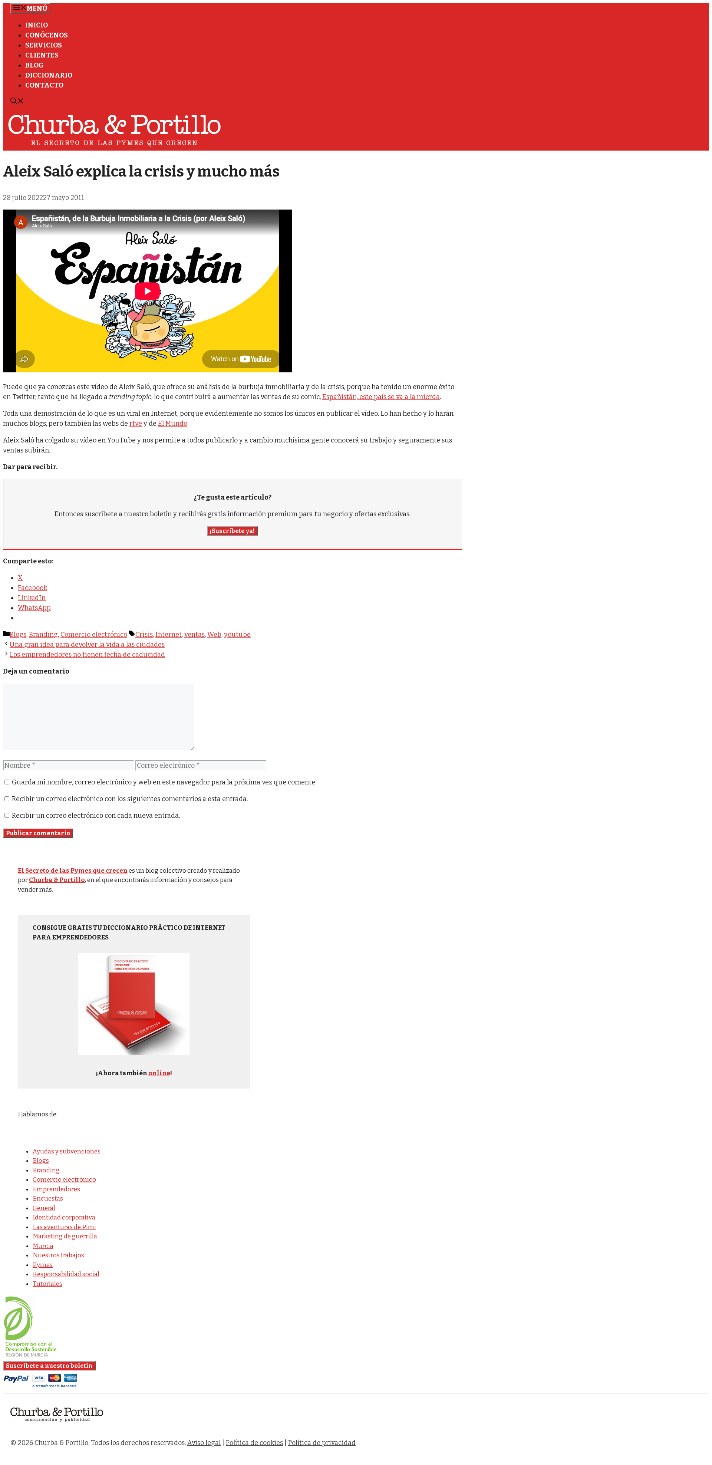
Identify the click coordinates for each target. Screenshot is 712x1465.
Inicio (36, 25)
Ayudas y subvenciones (66, 1151)
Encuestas (48, 1198)
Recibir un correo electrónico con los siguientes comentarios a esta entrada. (130, 799)
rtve (135, 423)
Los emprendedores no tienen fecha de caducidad (87, 655)
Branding (43, 635)
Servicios (43, 45)
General (44, 1208)
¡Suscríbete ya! (232, 530)
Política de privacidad (322, 1443)
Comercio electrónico (93, 635)
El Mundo (172, 423)
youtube (237, 635)
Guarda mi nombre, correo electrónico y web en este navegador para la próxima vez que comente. (164, 782)
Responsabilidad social (66, 1274)
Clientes (42, 55)
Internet (168, 635)
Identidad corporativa (64, 1217)
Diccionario (48, 75)
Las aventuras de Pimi (64, 1227)
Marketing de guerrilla (65, 1236)
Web (214, 635)
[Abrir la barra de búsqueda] (17, 102)
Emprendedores (56, 1189)
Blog (34, 65)
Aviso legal (204, 1443)
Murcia (43, 1246)
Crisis (144, 635)
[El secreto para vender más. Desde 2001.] (56, 1426)
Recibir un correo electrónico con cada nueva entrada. (96, 815)
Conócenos (46, 35)
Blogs (18, 635)
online (159, 1073)
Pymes (43, 1265)
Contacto (44, 85)
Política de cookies (254, 1443)
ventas (194, 635)
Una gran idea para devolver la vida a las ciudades (87, 645)
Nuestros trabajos (58, 1255)
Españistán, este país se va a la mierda (381, 397)
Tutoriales (47, 1284)
